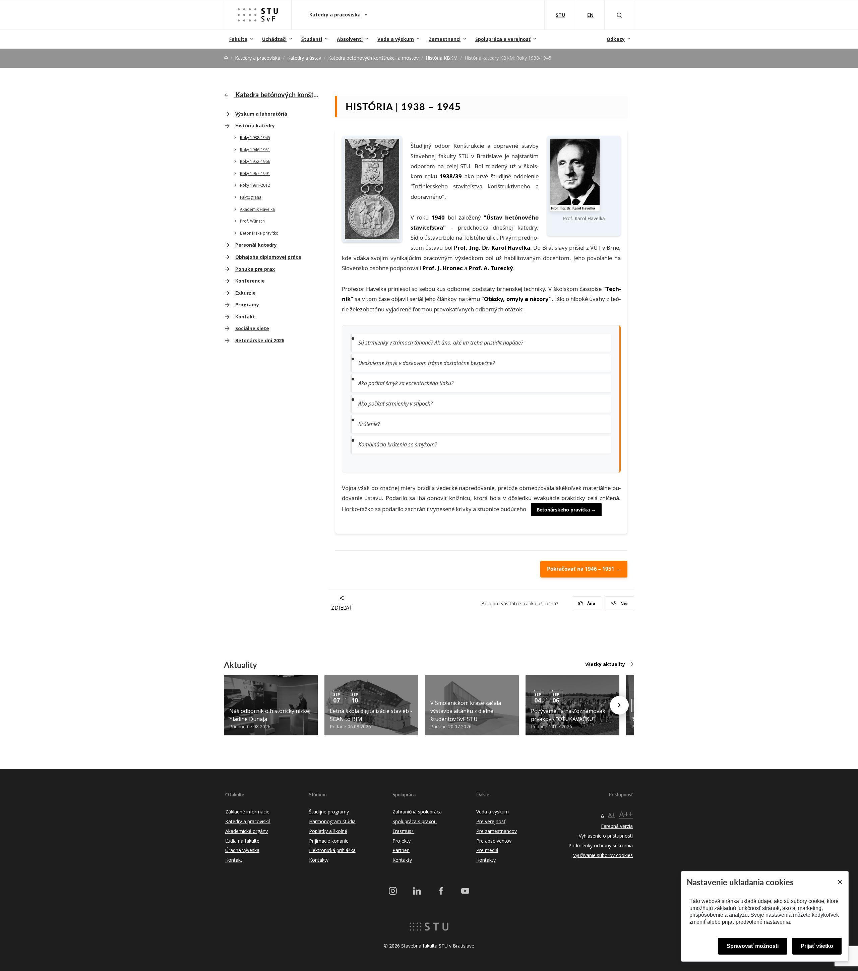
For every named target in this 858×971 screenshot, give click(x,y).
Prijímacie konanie (329, 841)
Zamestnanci (445, 39)
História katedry (255, 125)
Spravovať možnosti (753, 946)
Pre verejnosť (490, 821)
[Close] (839, 881)
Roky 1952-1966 (255, 161)
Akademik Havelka (257, 209)
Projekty (401, 841)
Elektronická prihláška (332, 850)
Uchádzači (274, 39)
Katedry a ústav (304, 58)
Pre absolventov (493, 841)
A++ (626, 814)
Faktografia (250, 197)
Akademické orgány (246, 831)
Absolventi (350, 39)
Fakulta (238, 39)
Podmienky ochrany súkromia (600, 845)
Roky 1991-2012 (255, 185)
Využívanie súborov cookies (603, 855)
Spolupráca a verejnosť (503, 39)
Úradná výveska (242, 850)
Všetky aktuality (605, 664)
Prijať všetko (817, 946)
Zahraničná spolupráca (417, 811)
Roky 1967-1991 (255, 173)
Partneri (401, 850)
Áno (590, 603)
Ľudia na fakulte (242, 841)
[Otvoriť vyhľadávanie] (619, 14)
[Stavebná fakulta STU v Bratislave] (258, 15)
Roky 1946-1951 (255, 150)
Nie (623, 603)
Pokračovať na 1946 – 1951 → (584, 568)
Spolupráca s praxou (414, 821)
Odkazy (616, 39)
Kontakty (318, 860)
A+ (611, 815)
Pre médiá (487, 850)
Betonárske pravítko (259, 233)
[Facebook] (441, 891)
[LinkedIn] (417, 891)
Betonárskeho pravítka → (566, 509)
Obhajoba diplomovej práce (268, 257)
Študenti (311, 39)
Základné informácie (247, 811)
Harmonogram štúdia (332, 821)
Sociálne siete (252, 328)
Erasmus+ (403, 831)
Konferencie (250, 281)
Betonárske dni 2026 (259, 340)
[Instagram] (393, 891)
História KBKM (441, 58)
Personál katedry (256, 245)
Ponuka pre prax (255, 269)
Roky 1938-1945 (255, 137)
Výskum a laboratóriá (261, 114)
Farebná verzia (617, 826)
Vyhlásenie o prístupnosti (606, 836)
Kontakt (245, 316)
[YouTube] (465, 891)
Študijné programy (329, 811)
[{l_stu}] (429, 926)
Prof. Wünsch (252, 221)
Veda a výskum (395, 39)
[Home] (226, 58)
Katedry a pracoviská (335, 14)
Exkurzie (245, 293)
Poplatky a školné (328, 831)
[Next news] (619, 705)
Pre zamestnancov (496, 831)
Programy (247, 304)
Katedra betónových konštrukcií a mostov (373, 58)
